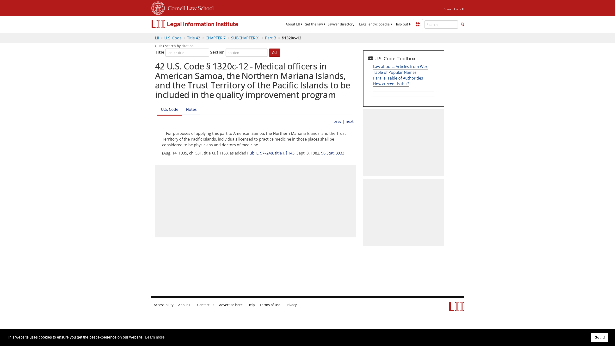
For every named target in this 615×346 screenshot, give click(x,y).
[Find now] (462, 24)
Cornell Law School (189, 7)
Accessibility (163, 305)
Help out (401, 24)
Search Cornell (454, 9)
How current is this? (391, 83)
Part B (270, 38)
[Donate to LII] (418, 24)
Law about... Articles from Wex (400, 66)
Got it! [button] (600, 337)
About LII (293, 24)
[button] (462, 24)
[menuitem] (292, 24)
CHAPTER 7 (216, 38)
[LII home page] (456, 309)
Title (159, 52)
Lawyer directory (341, 24)
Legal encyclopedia (374, 24)
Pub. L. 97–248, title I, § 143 (271, 153)
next (350, 121)
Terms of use (270, 305)
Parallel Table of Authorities (398, 78)
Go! (274, 52)
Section (217, 52)
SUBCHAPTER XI (245, 38)
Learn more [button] (155, 337)
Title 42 (193, 38)
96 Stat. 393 (331, 153)
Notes (191, 109)
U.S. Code (173, 38)
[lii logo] (205, 24)
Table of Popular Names (395, 72)
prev (337, 121)
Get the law (314, 24)
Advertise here (231, 305)
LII (157, 38)
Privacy (291, 305)
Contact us (205, 305)
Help (251, 305)
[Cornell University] (158, 7)
